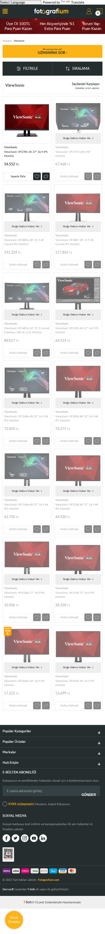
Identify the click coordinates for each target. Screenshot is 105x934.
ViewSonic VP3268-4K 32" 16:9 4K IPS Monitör (76, 418)
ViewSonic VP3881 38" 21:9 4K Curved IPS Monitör (74, 242)
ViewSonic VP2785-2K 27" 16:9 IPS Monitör (26, 154)
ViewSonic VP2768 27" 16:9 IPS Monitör (75, 594)
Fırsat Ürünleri (14, 920)
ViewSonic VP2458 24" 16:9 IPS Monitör (75, 683)
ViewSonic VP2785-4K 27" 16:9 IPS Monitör (77, 330)
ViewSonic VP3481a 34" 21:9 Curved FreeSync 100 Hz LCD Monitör (26, 330)
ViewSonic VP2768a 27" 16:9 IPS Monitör (24, 594)
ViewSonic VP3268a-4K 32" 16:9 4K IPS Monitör (26, 418)
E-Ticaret (38, 902)
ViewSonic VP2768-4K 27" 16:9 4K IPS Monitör (76, 506)
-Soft (27, 902)
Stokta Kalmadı (69, 176)
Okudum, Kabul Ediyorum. (39, 804)
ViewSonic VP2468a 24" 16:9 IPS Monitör (24, 683)
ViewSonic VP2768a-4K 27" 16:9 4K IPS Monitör (26, 506)
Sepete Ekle (18, 176)
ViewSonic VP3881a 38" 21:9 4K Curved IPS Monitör (24, 242)
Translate (77, 2)
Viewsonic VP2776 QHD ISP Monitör (72, 154)
